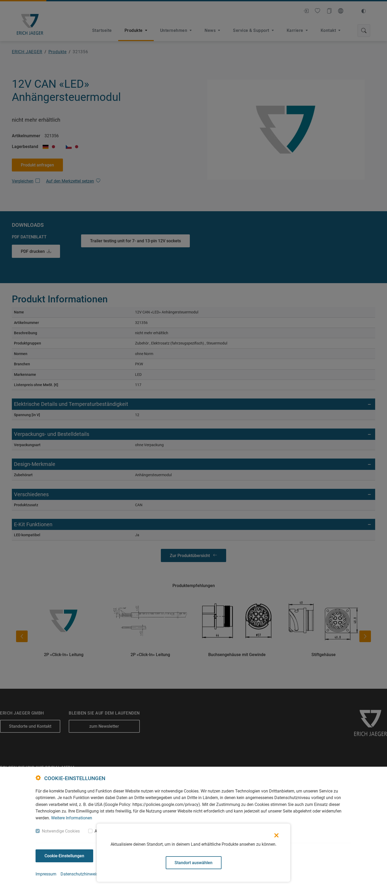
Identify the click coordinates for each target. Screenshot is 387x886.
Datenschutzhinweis (79, 874)
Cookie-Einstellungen (64, 855)
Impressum (46, 874)
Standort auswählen (193, 862)
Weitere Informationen (71, 817)
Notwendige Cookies (61, 831)
